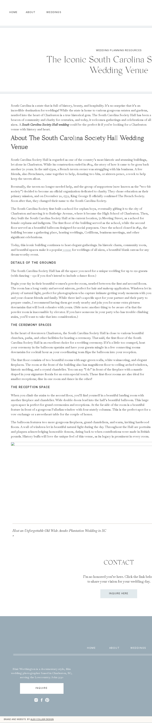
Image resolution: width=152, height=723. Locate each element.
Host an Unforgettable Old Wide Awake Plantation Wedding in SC (59, 530)
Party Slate (89, 550)
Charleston (59, 673)
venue (66, 250)
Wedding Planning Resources (119, 50)
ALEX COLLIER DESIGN (42, 719)
